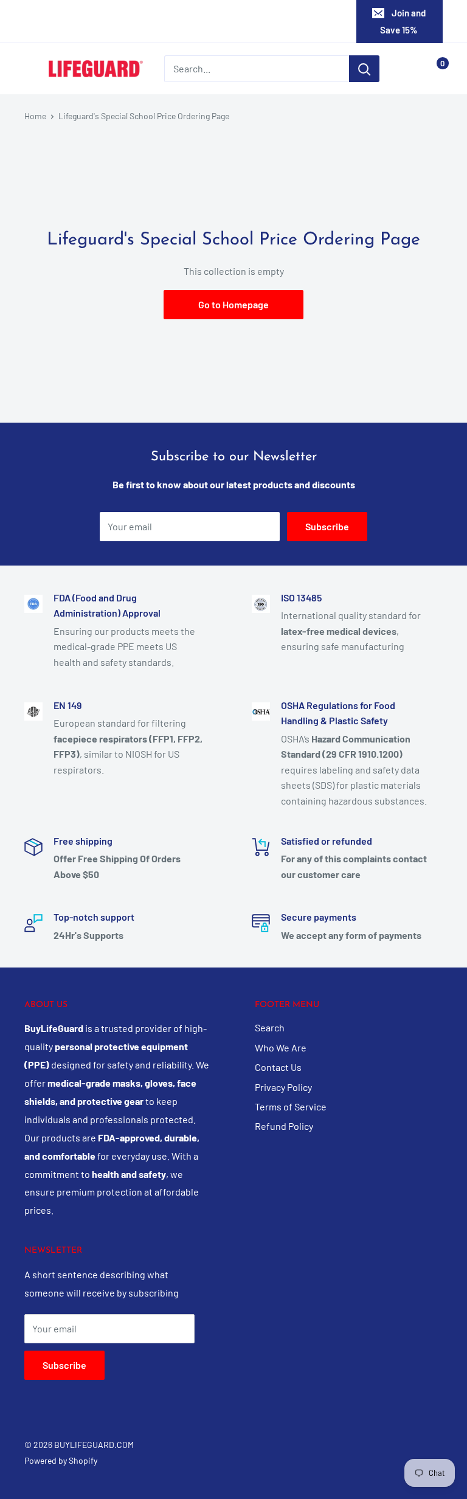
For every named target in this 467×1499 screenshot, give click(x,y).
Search (270, 1027)
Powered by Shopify (60, 1460)
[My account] (408, 68)
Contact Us (278, 1067)
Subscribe (327, 526)
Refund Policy (284, 1126)
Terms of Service (291, 1106)
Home (35, 116)
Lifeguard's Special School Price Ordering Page (143, 116)
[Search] (364, 68)
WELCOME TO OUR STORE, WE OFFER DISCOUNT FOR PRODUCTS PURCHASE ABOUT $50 (232, 21)
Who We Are (280, 1047)
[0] (432, 68)
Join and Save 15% (403, 21)
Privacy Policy (283, 1087)
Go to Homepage (233, 304)
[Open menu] (30, 69)
